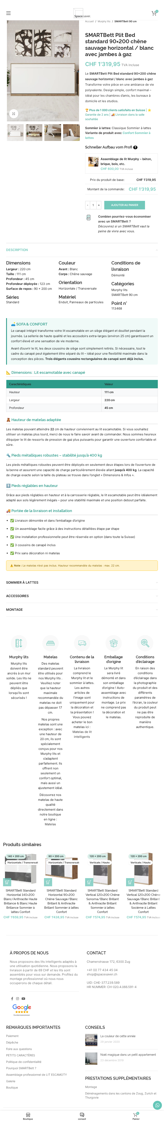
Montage (91, 1087)
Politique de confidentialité (23, 1061)
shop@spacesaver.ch (102, 974)
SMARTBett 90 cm (125, 21)
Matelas (50, 824)
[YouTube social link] (23, 999)
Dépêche (12, 1042)
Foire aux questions (19, 1049)
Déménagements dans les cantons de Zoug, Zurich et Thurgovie (120, 1095)
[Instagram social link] (17, 999)
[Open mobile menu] (8, 13)
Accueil (89, 21)
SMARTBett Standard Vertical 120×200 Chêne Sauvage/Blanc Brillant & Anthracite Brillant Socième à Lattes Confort (143, 901)
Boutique (12, 1087)
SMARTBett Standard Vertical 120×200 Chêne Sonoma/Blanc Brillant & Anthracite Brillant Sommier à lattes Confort (103, 901)
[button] (10, 70)
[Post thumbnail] (91, 1040)
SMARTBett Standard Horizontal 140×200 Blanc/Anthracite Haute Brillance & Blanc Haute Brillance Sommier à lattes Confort (20, 901)
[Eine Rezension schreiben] (22, 1009)
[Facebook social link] (12, 999)
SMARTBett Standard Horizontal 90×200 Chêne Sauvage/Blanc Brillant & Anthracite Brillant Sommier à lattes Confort (61, 901)
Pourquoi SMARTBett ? (21, 1068)
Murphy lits (104, 21)
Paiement (12, 1036)
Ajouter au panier (124, 205)
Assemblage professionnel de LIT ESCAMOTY (36, 1074)
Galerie (10, 1081)
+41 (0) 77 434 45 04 (102, 970)
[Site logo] (82, 13)
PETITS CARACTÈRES (20, 1055)
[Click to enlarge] (13, 113)
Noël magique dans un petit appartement (128, 1054)
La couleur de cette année (117, 1036)
